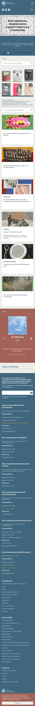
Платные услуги (6, 597)
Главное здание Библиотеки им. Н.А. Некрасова (13, 406)
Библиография (6, 634)
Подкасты (6, 197)
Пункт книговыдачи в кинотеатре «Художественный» (14, 493)
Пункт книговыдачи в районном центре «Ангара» (15, 465)
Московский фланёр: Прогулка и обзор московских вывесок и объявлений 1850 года (16, 200)
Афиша (4, 311)
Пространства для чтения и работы (12, 631)
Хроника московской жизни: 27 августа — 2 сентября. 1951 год (16, 166)
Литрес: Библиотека (7, 620)
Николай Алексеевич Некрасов (10, 592)
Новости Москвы (6, 661)
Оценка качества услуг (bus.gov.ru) (11, 653)
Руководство (5, 600)
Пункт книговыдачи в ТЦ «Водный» (14, 437)
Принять (17, 703)
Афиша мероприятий (7, 637)
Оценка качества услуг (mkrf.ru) (11, 656)
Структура (5, 611)
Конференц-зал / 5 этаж (18, 354)
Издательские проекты (8, 608)
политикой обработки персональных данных (16, 698)
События (4, 676)
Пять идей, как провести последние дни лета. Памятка (17, 134)
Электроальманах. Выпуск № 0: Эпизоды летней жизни (15, 295)
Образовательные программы (10, 681)
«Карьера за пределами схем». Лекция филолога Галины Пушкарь (17, 350)
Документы (5, 603)
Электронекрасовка (8, 100)
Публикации (5, 673)
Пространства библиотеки (9, 594)
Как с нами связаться (8, 605)
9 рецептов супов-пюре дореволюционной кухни (16, 265)
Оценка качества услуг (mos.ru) (10, 659)
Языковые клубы (6, 639)
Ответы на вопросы (7, 650)
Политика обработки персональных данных (14, 583)
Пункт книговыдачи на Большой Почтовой (16, 520)
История (4, 589)
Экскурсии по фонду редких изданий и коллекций (15, 642)
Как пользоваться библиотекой (10, 623)
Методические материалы (9, 670)
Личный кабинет (6, 625)
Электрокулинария (9, 261)
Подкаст (6, 229)
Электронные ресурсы (8, 628)
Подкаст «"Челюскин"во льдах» (12, 232)
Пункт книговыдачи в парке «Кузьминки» (16, 552)
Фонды (4, 586)
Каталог (4, 58)
